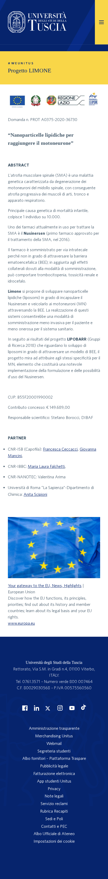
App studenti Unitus (54, 781)
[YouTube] (71, 707)
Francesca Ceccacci (60, 449)
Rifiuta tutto (54, 868)
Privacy (54, 788)
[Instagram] (59, 707)
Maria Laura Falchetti (46, 466)
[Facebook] (24, 707)
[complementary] (54, 834)
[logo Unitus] (37, 31)
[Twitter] (47, 707)
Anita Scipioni (35, 494)
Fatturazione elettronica (54, 773)
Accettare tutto (54, 839)
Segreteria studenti (54, 751)
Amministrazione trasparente (54, 728)
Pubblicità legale (54, 765)
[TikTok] (83, 708)
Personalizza (54, 854)
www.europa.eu (21, 623)
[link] (54, 579)
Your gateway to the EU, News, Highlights (45, 585)
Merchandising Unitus (54, 735)
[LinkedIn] (36, 707)
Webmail (54, 743)
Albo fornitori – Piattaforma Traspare (54, 758)
